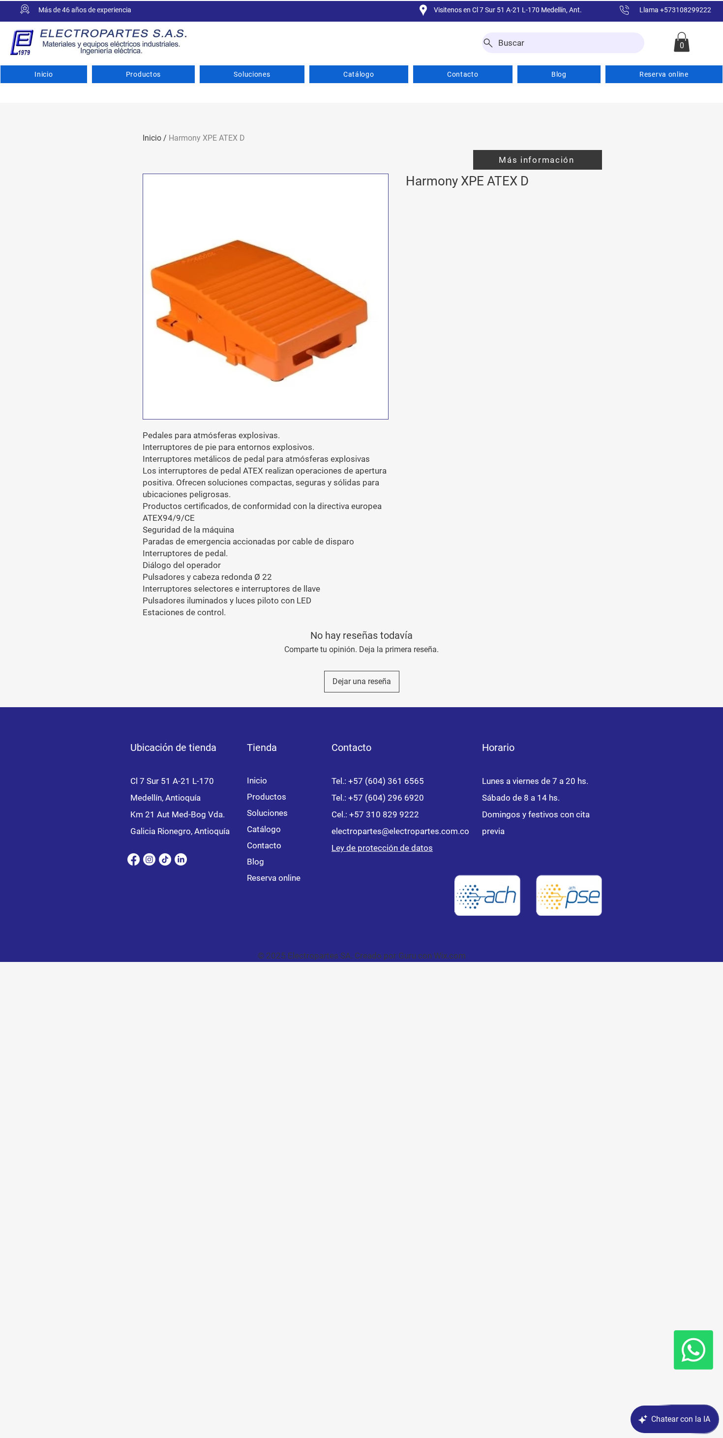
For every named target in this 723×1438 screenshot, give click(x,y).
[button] (681, 42)
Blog (255, 862)
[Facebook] (133, 859)
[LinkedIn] (181, 859)
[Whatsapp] (693, 1350)
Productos (266, 797)
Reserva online (274, 878)
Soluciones (267, 813)
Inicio (152, 138)
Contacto (264, 845)
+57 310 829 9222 (384, 814)
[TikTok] (165, 859)
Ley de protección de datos (382, 848)
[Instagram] (149, 859)
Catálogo (264, 829)
